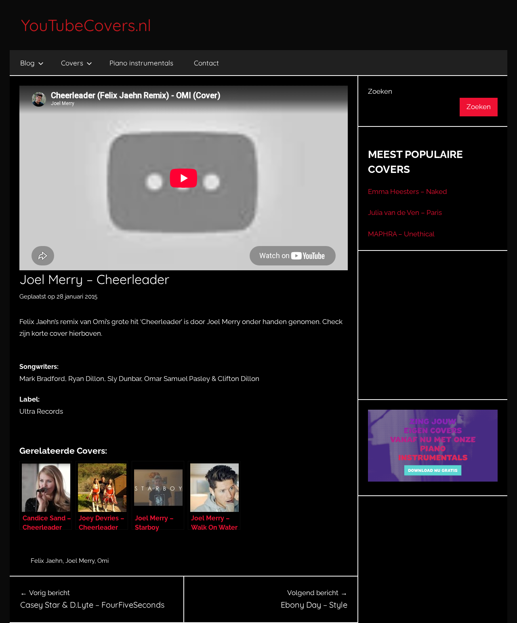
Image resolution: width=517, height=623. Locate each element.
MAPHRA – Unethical (401, 234)
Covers (72, 63)
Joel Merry (80, 560)
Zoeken (380, 91)
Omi (103, 560)
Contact (206, 63)
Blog (27, 63)
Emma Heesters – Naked (407, 191)
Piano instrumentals (141, 63)
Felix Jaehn (47, 560)
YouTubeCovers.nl (86, 25)
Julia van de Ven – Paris (405, 212)
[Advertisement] (433, 334)
